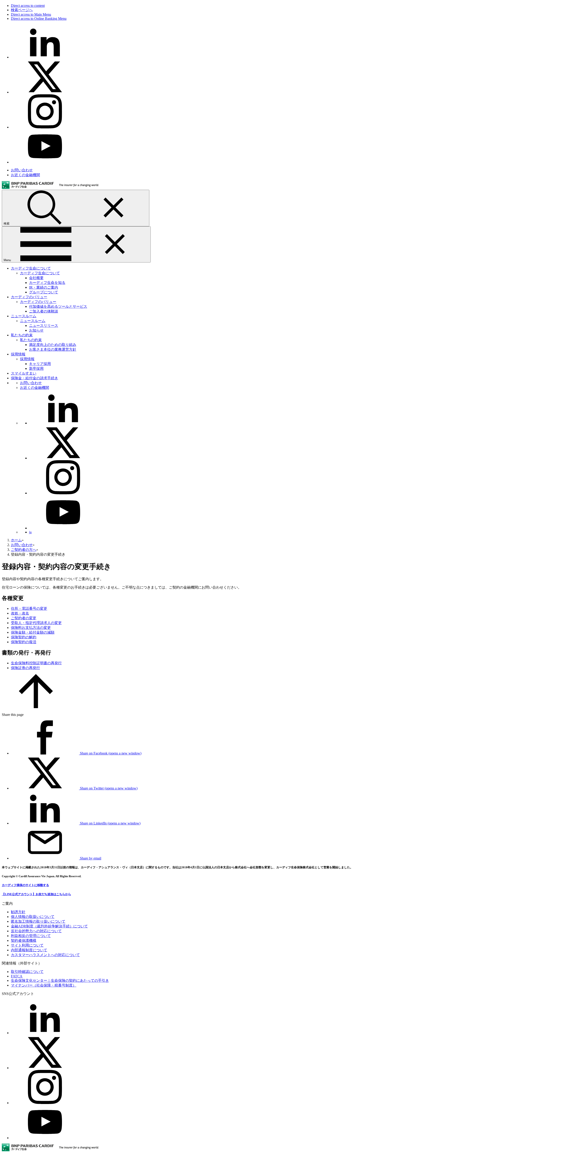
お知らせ (36, 330)
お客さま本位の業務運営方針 (52, 349)
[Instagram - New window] (45, 127)
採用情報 (18, 354)
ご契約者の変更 (23, 618)
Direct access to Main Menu (31, 14)
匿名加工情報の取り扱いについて (38, 921)
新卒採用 (36, 368)
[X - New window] (45, 92)
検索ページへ (22, 10)
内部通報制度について (29, 950)
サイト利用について (27, 945)
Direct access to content (28, 5)
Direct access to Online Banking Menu (38, 18)
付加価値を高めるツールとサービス (58, 306)
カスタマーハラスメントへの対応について (45, 955)
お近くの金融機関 (25, 175)
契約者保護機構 (23, 940)
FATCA (16, 976)
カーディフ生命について (31, 268)
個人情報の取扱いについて (32, 917)
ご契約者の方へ (23, 550)
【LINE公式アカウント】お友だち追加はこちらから (36, 894)
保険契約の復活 (23, 642)
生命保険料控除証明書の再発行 (36, 663)
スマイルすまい (23, 373)
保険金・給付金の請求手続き (34, 378)
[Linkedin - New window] (45, 57)
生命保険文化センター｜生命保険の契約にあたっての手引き (60, 980)
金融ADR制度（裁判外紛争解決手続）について (49, 926)
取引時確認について (27, 972)
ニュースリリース (43, 325)
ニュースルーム (23, 316)
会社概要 (36, 278)
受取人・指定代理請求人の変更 (36, 623)
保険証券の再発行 (25, 668)
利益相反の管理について (31, 936)
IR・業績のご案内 (43, 287)
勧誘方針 (18, 912)
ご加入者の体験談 (43, 311)
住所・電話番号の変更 (29, 608)
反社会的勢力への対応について (36, 931)
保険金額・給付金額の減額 (32, 632)
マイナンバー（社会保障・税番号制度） (43, 985)
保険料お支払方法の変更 (31, 627)
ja (30, 532)
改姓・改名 (20, 613)
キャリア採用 (40, 364)
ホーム (16, 540)
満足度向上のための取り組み (52, 345)
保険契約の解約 (23, 637)
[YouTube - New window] (45, 162)
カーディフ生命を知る (47, 283)
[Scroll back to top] (36, 707)
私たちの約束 (22, 335)
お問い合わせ (22, 170)
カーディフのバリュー (29, 297)
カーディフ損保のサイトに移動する (25, 885)
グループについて (43, 292)
